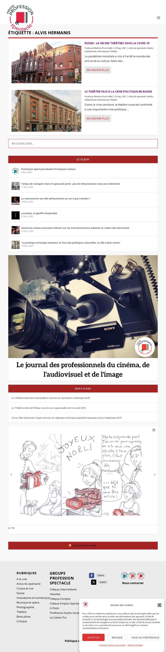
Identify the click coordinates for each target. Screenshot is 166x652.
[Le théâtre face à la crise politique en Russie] (46, 111)
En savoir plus (98, 70)
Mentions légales (135, 645)
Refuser (117, 637)
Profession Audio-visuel (65, 613)
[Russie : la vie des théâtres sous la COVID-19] (46, 62)
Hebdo (150, 48)
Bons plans (83, 388)
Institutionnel (90, 51)
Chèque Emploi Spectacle (66, 603)
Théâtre (113, 51)
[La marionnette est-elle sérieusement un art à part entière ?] (16, 201)
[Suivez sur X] (93, 582)
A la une (22, 579)
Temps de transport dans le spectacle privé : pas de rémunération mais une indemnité (70, 183)
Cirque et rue (25, 588)
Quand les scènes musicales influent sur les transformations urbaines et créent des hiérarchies (75, 227)
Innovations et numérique (33, 598)
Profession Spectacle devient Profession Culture (48, 169)
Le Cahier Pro (58, 617)
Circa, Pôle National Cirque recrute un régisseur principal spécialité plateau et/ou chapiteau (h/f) (66, 417)
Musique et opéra (28, 602)
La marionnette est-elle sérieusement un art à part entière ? (55, 198)
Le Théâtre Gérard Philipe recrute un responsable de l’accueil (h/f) (49, 407)
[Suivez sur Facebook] (91, 575)
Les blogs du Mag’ (84, 545)
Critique (22, 621)
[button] (159, 605)
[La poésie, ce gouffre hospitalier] (16, 215)
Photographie (25, 607)
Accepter (93, 637)
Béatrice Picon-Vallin (103, 48)
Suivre (101, 575)
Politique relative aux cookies (112, 645)
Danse (21, 593)
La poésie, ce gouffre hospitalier (39, 213)
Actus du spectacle (137, 48)
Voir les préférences (145, 637)
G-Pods (54, 608)
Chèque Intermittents (63, 589)
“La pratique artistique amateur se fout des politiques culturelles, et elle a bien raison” (71, 242)
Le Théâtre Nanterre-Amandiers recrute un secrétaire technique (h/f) (51, 397)
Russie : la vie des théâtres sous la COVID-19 (117, 43)
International (103, 51)
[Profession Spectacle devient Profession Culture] (16, 171)
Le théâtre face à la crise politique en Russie (118, 91)
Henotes (55, 594)
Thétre (22, 612)
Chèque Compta (60, 599)
